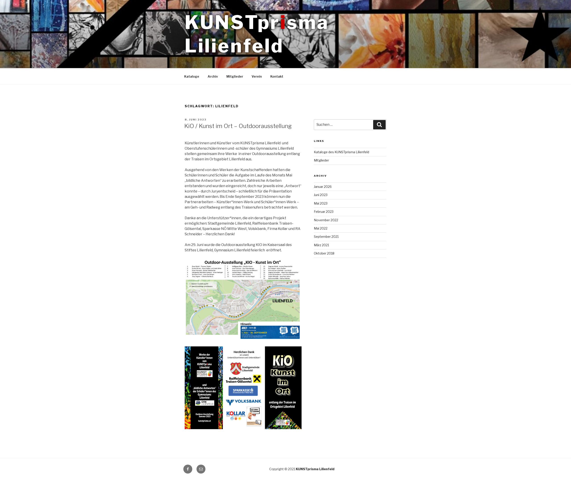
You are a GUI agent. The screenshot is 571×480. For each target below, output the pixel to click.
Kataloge (191, 76)
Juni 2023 (320, 195)
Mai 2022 (320, 228)
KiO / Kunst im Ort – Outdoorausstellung (238, 125)
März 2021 (321, 245)
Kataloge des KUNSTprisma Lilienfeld (341, 152)
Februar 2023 (323, 211)
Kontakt (276, 76)
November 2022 (326, 220)
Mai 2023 (320, 203)
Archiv (213, 76)
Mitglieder (234, 76)
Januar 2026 (323, 186)
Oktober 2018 (324, 253)
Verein (257, 76)
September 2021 (326, 236)
